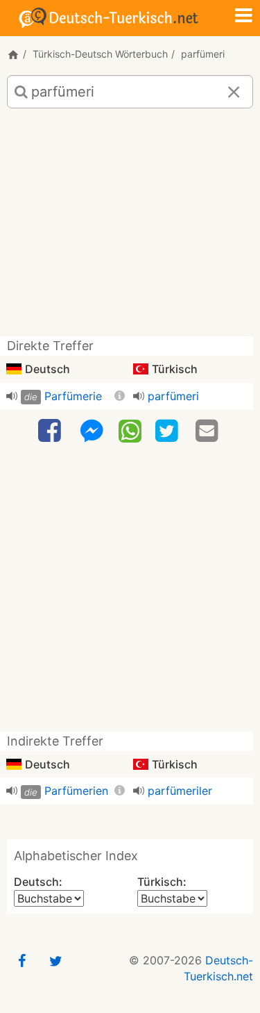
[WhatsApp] (130, 430)
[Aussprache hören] (11, 396)
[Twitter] (168, 431)
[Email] (208, 431)
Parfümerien (76, 791)
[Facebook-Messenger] (91, 431)
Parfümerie (73, 396)
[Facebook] (51, 431)
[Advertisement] (130, 227)
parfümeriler (180, 791)
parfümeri (173, 396)
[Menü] (243, 17)
